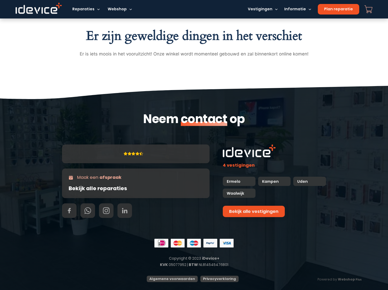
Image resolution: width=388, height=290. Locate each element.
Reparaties (83, 9)
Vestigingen (260, 9)
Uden (302, 181)
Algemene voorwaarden (172, 278)
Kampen (271, 181)
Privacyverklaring (219, 278)
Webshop (117, 9)
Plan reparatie (338, 9)
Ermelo (233, 181)
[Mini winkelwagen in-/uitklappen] (368, 9)
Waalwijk (235, 193)
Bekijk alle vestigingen (253, 211)
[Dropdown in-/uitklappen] (98, 9)
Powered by (340, 279)
